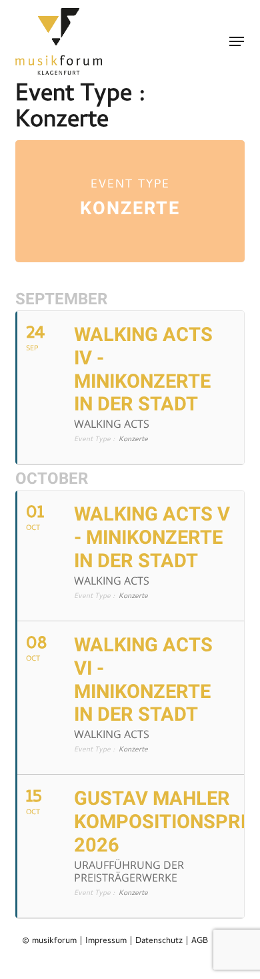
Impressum (106, 941)
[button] (236, 41)
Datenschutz (159, 941)
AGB (199, 941)
